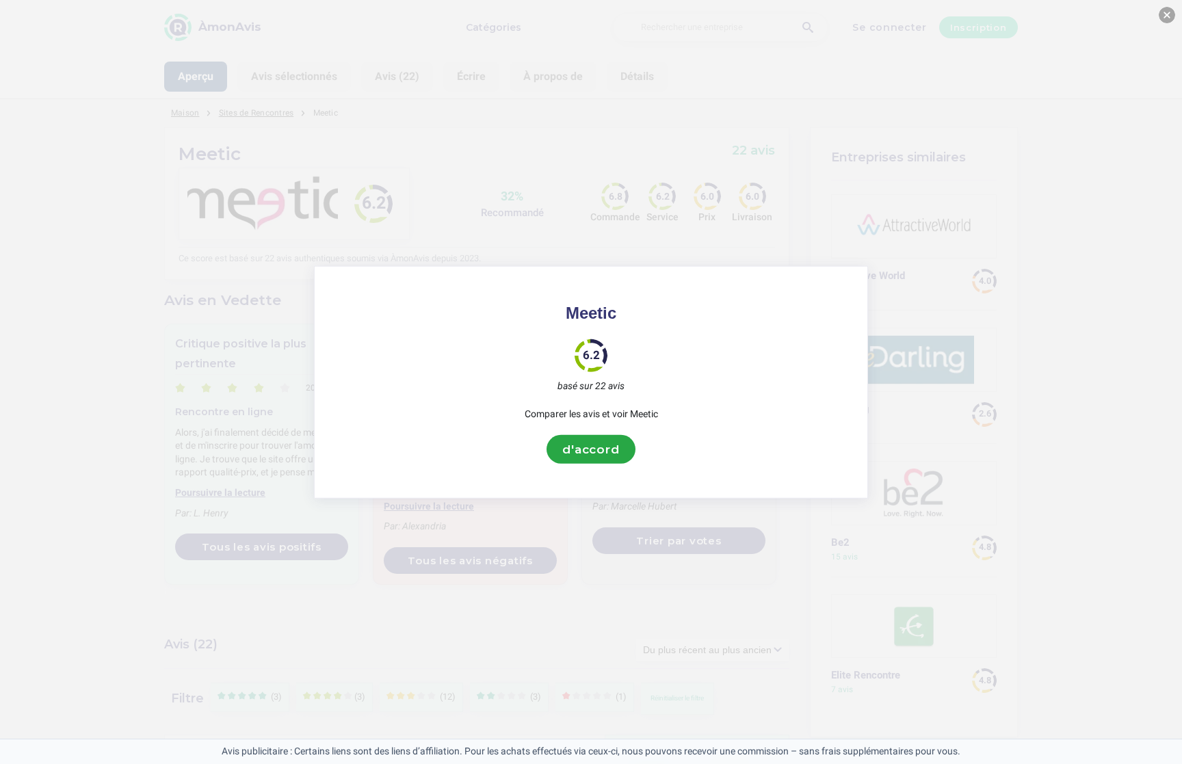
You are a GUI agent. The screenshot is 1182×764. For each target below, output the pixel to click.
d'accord (591, 449)
